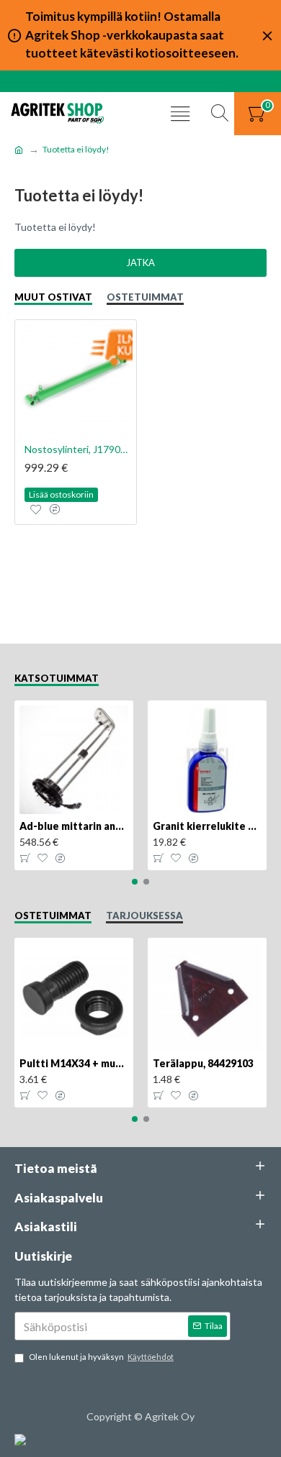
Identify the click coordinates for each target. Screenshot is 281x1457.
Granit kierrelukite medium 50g (207, 826)
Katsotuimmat (56, 678)
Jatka (140, 262)
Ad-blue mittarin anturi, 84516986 (73, 826)
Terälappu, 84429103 (203, 1063)
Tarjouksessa (144, 915)
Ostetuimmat (145, 297)
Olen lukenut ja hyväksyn (101, 1356)
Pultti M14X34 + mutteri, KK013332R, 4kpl (73, 1063)
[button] (135, 882)
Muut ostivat (53, 297)
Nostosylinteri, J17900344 (78, 449)
